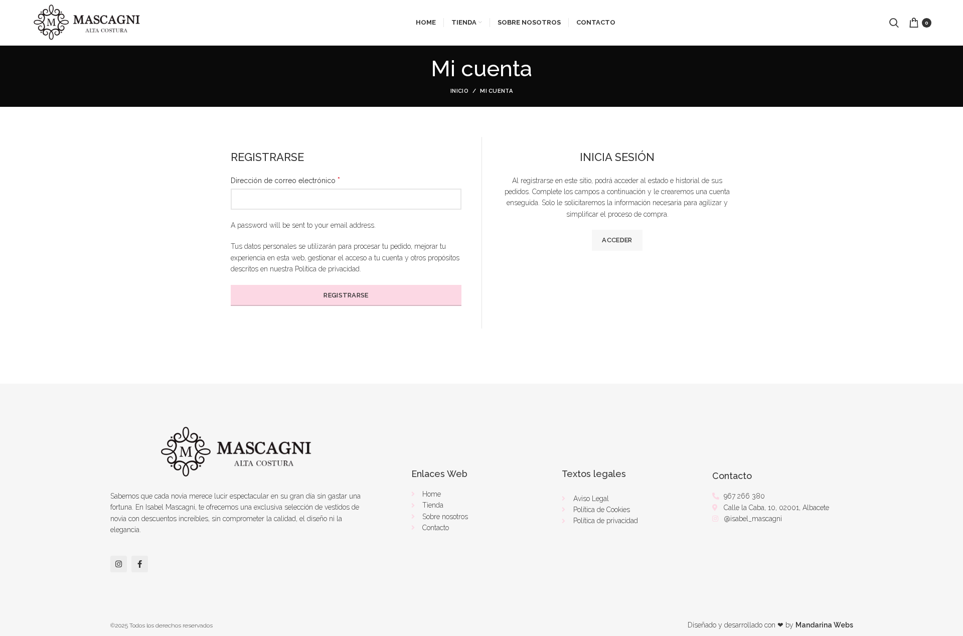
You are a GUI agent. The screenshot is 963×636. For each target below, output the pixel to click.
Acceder (617, 240)
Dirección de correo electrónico (285, 180)
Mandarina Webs (824, 625)
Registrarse (346, 295)
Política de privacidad (327, 269)
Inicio (459, 91)
